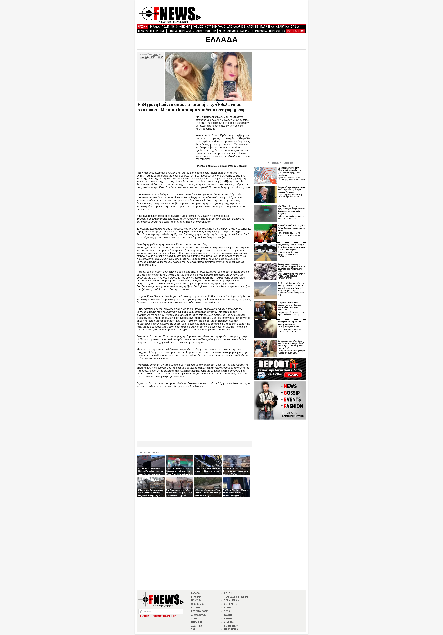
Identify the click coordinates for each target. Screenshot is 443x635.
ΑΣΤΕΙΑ (227, 607)
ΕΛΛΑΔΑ (154, 26)
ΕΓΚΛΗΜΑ (196, 596)
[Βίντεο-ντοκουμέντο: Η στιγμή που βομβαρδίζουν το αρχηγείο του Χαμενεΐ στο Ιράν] (265, 272)
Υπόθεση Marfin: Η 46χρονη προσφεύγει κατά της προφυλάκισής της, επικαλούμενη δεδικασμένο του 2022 (236, 495)
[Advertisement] (166, 139)
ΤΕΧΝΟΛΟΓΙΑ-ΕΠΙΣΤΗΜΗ (151, 31)
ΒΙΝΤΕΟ (228, 618)
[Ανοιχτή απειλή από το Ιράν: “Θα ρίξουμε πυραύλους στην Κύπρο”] (265, 233)
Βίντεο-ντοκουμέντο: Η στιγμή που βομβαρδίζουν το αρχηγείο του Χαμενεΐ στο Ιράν (291, 267)
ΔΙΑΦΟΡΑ (232, 31)
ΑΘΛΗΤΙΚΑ (282, 26)
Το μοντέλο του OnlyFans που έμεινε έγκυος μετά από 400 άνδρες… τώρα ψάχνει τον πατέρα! (291, 344)
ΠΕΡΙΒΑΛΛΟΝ (186, 31)
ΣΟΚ (193, 629)
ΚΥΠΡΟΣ (245, 31)
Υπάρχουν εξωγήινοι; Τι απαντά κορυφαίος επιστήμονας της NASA (289, 324)
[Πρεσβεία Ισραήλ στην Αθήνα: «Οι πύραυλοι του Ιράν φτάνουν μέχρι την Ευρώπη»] (265, 176)
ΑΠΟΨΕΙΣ (252, 26)
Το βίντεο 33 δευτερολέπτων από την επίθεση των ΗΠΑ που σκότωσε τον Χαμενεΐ (291, 285)
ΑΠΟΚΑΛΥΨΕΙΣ (236, 26)
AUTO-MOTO (230, 604)
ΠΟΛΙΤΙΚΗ (168, 26)
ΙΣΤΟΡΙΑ (172, 31)
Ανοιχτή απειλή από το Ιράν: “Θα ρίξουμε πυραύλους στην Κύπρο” (292, 228)
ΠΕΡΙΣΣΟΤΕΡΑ (277, 31)
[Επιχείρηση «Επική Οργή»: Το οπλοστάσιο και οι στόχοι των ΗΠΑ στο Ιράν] (265, 253)
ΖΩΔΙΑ (295, 26)
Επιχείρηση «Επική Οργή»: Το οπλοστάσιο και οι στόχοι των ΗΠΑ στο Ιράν (291, 247)
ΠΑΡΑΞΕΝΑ (267, 26)
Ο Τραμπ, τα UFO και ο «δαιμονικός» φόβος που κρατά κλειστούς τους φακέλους (289, 306)
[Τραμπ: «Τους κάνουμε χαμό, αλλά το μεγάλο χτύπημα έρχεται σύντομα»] (265, 195)
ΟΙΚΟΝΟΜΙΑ (183, 26)
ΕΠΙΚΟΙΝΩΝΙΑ (259, 31)
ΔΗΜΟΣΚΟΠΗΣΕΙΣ (206, 31)
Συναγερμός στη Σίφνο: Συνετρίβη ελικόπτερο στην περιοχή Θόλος (235, 471)
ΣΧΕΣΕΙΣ (228, 615)
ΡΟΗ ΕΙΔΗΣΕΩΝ (296, 31)
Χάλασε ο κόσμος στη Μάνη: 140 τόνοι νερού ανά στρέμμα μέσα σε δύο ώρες (208, 493)
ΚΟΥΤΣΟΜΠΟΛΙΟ (215, 26)
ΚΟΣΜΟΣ (197, 26)
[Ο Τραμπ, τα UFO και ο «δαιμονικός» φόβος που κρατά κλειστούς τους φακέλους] (265, 310)
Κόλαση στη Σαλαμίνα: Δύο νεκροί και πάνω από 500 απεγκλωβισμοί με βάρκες (150, 493)
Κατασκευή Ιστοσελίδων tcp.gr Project (158, 616)
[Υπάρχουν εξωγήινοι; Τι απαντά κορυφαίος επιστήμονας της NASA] (265, 329)
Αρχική (142, 26)
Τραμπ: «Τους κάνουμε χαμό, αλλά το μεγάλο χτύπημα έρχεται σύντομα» (291, 189)
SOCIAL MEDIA (231, 600)
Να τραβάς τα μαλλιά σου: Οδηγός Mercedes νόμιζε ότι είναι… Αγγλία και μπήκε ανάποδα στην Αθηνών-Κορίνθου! (150, 474)
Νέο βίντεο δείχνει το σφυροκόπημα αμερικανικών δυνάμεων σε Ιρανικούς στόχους (291, 210)
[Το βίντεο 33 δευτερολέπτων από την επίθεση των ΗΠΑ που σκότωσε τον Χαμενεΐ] (265, 291)
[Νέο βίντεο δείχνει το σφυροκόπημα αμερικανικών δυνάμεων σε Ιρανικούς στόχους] (265, 214)
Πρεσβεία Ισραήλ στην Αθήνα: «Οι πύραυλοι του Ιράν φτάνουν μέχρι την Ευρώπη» (290, 171)
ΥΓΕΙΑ (222, 31)
